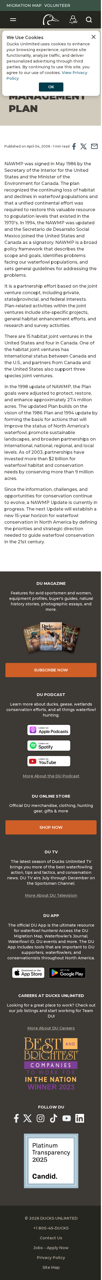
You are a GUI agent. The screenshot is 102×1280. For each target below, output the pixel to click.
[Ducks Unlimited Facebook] (16, 1118)
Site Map (51, 1267)
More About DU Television (51, 895)
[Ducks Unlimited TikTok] (53, 1118)
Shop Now (51, 827)
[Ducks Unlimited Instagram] (40, 1118)
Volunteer (57, 5)
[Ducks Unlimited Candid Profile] (51, 1160)
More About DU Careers (51, 1028)
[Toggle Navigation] (13, 19)
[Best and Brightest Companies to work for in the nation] (51, 1063)
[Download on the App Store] (28, 972)
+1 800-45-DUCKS (51, 1228)
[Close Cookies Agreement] (93, 37)
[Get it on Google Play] (67, 972)
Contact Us (51, 1237)
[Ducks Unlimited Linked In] (79, 1118)
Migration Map (24, 5)
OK (51, 86)
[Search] (88, 19)
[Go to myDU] (73, 19)
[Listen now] (49, 730)
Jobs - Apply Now (51, 1247)
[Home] (51, 19)
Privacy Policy (51, 1257)
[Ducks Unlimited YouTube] (66, 1118)
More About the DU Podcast (51, 776)
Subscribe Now (51, 670)
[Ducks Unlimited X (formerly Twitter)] (27, 1118)
